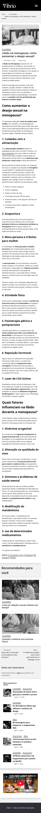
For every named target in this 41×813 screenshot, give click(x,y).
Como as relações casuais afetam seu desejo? (20, 606)
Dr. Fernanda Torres (15, 555)
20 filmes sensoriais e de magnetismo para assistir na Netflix (24, 758)
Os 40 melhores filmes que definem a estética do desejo (24, 708)
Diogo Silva (22, 60)
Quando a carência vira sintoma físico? (17, 640)
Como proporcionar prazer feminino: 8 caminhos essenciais (24, 742)
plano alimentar (8, 153)
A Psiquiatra (28, 555)
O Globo (13, 557)
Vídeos (15, 719)
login (19, 673)
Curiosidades (6, 49)
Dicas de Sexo (27, 689)
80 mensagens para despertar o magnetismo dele (24, 725)
